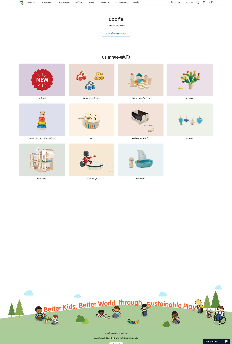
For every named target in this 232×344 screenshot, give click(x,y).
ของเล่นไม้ (31, 2)
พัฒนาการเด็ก (64, 2)
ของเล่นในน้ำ (140, 178)
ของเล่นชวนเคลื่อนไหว (91, 98)
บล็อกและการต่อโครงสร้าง (140, 98)
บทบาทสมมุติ (42, 178)
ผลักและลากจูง (91, 178)
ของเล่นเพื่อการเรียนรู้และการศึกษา (42, 138)
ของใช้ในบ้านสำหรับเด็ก (140, 138)
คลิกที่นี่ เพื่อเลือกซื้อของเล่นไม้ (116, 33)
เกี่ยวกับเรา (105, 2)
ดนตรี (91, 138)
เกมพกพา (189, 138)
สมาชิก (91, 2)
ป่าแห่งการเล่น (47, 2)
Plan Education (122, 2)
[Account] (204, 2)
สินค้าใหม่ (42, 98)
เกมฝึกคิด (189, 98)
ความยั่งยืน (77, 2)
